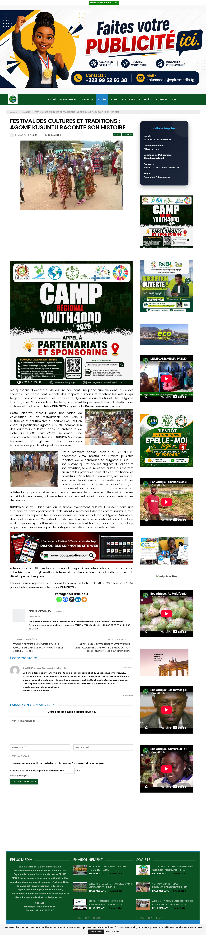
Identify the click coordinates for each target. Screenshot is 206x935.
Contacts (162, 99)
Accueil (51, 99)
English (148, 99)
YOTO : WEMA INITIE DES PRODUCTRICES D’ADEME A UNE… (170, 885)
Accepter (96, 931)
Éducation (87, 99)
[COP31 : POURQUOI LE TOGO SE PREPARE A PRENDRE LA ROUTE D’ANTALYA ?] (80, 904)
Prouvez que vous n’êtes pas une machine (34, 770)
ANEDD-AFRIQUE (130, 99)
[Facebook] (65, 599)
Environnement (69, 99)
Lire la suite (113, 931)
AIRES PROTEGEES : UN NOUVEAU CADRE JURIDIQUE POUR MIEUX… (110, 885)
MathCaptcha (23, 776)
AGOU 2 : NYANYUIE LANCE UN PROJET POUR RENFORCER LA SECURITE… (172, 902)
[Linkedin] (78, 599)
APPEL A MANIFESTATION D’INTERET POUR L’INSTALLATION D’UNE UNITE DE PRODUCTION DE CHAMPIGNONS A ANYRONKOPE (102, 648)
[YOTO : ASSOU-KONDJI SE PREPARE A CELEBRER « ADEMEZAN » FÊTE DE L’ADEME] (143, 870)
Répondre (128, 695)
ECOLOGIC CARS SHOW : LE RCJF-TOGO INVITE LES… (107, 868)
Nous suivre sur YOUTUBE (103, 2)
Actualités (127, 134)
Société (102, 99)
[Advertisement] (71, 236)
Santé (113, 99)
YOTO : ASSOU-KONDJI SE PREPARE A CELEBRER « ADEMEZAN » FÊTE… (172, 868)
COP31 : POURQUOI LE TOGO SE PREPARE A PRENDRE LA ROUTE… (106, 902)
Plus (173, 99)
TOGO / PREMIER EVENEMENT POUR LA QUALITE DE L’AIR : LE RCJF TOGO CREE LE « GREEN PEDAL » (38, 648)
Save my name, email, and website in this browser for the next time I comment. (59, 763)
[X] (72, 599)
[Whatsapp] (59, 599)
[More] (84, 599)
